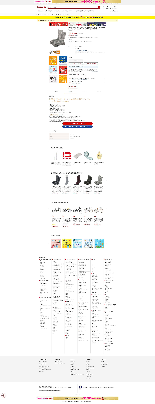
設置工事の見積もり (42, 368)
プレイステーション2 (82, 292)
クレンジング (81, 320)
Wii (79, 295)
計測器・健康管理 (81, 334)
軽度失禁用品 (81, 313)
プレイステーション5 (82, 282)
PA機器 (67, 283)
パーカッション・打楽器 (70, 291)
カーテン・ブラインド (108, 329)
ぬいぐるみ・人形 (94, 275)
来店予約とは (94, 71)
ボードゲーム (94, 286)
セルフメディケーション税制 (44, 390)
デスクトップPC (55, 287)
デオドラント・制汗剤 (82, 324)
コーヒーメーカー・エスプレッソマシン (45, 306)
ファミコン (80, 298)
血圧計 (54, 331)
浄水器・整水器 (42, 323)
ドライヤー (59, 10)
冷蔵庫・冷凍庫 (42, 262)
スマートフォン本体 (69, 261)
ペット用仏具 (94, 324)
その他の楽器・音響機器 (70, 299)
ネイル (80, 323)
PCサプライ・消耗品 (56, 296)
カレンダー (67, 313)
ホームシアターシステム (57, 272)
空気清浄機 (70, 10)
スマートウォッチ (107, 302)
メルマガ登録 (88, 371)
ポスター (67, 333)
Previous (47, 24)
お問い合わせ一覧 (76, 401)
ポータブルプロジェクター (57, 283)
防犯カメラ (93, 334)
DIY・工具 (93, 331)
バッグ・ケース (107, 268)
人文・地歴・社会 (69, 317)
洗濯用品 (106, 286)
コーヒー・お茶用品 (82, 274)
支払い (87, 363)
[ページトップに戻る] (153, 255)
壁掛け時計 (106, 299)
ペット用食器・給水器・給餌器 (97, 320)
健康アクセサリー (81, 338)
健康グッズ (80, 337)
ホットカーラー (55, 317)
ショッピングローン (42, 364)
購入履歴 (72, 366)
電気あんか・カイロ (43, 289)
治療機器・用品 (81, 305)
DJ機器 (67, 293)
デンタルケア (55, 318)
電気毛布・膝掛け (43, 287)
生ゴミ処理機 (42, 326)
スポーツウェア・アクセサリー (110, 277)
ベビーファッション (95, 297)
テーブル (106, 321)
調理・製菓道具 (81, 262)
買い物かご (72, 361)
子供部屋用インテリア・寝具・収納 (110, 326)
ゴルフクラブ (107, 265)
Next (107, 24)
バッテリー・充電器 (69, 269)
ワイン (93, 262)
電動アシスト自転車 (108, 262)
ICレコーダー (55, 273)
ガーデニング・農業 (95, 338)
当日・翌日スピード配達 (43, 361)
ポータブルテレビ (56, 275)
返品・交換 (87, 364)
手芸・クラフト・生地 (108, 288)
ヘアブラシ (54, 310)
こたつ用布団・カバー (108, 338)
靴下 (68, 14)
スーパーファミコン (82, 299)
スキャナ (54, 294)
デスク (106, 322)
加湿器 (41, 293)
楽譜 (66, 310)
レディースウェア (62, 14)
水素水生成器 (42, 325)
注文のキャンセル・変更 (90, 366)
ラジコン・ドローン (95, 282)
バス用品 (106, 289)
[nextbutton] (106, 155)
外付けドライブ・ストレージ (57, 299)
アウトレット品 (107, 345)
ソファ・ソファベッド (108, 318)
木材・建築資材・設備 (95, 337)
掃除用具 (106, 285)
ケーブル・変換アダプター (70, 268)
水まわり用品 (81, 277)
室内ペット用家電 (94, 326)
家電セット (47, 10)
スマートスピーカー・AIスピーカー (58, 282)
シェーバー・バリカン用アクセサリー (58, 314)
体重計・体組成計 (56, 330)
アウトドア (52, 14)
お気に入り (72, 363)
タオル (106, 292)
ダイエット (80, 333)
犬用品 (93, 313)
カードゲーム (94, 285)
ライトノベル (68, 329)
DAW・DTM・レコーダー (70, 284)
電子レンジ (92, 10)
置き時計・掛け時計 (108, 332)
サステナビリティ (83, 401)
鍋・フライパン (81, 261)
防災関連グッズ (107, 348)
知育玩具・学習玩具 (95, 276)
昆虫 (92, 323)
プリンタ (54, 293)
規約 (97, 71)
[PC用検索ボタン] (99, 7)
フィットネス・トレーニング (109, 272)
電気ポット (41, 312)
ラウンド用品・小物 (108, 269)
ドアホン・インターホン (96, 333)
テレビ (87, 10)
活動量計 (54, 327)
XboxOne (80, 286)
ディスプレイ (55, 291)
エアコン (74, 10)
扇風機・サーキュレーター (44, 292)
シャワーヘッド (55, 321)
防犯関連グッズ (107, 346)
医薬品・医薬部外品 (82, 303)
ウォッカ (93, 268)
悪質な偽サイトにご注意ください (54, 390)
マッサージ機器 (55, 322)
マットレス (106, 314)
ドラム (67, 287)
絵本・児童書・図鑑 (69, 304)
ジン (92, 264)
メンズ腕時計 (107, 296)
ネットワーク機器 (56, 297)
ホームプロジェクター (56, 269)
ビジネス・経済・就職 (69, 311)
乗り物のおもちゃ (94, 278)
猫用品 (93, 311)
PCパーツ (54, 303)
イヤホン (64, 10)
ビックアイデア (53, 10)
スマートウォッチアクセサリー (71, 273)
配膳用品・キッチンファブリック (84, 271)
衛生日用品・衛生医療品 (83, 306)
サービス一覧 (70, 401)
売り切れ (76, 60)
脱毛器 (54, 315)
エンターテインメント (69, 305)
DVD (66, 340)
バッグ (106, 307)
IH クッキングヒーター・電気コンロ (45, 319)
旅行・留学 (67, 307)
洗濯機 (83, 10)
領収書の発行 (88, 369)
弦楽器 (67, 294)
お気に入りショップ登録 (90, 368)
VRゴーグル (68, 277)
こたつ (41, 286)
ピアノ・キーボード (69, 281)
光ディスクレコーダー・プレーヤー (58, 268)
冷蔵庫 (79, 10)
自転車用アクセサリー (108, 264)
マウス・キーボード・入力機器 (58, 300)
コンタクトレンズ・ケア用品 (83, 309)
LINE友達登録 (88, 373)
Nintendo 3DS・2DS (82, 285)
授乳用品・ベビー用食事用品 (96, 303)
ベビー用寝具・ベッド (95, 302)
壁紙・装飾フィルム (108, 334)
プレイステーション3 (82, 291)
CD (66, 338)
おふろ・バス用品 (94, 300)
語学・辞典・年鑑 (69, 323)
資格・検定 (67, 330)
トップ (37, 14)
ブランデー (93, 269)
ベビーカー (93, 305)
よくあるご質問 (88, 376)
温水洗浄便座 (55, 325)
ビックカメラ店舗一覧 (104, 363)
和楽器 (67, 296)
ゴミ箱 (106, 337)
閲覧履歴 (72, 364)
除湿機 (41, 295)
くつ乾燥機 (41, 269)
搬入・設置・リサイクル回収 (44, 366)
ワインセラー (42, 315)
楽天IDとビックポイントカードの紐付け (77, 374)
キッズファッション (95, 296)
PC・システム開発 (69, 326)
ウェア (56, 14)
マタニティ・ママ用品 (95, 299)
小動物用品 (93, 317)
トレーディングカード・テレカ (97, 288)
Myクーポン (72, 368)
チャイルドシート (94, 306)
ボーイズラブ (68, 321)
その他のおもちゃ (94, 292)
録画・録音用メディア (56, 265)
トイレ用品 (106, 291)
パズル (93, 283)
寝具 (105, 312)
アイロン (41, 272)
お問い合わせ (88, 378)
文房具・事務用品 (107, 282)
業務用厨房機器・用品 (82, 272)
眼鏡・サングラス (107, 278)
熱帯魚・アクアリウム (95, 316)
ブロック (93, 291)
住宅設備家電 (42, 276)
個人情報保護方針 (104, 364)
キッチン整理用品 (81, 268)
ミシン (41, 273)
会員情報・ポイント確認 (75, 369)
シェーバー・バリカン (56, 311)
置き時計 (106, 300)
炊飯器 (41, 301)
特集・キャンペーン (58, 361)
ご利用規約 (103, 366)
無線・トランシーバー (56, 279)
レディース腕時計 (107, 297)
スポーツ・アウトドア (44, 14)
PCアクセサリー (55, 290)
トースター (41, 304)
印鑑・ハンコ (107, 283)
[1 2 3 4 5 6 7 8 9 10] (72, 42)
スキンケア (80, 317)
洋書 (66, 327)
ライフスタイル (68, 314)
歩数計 (54, 328)
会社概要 (102, 361)
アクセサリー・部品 (56, 278)
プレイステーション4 (82, 283)
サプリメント (81, 331)
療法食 (93, 327)
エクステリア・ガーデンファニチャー (97, 341)
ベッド (106, 317)
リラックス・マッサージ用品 (83, 340)
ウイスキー (93, 261)
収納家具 (106, 328)
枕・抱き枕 (106, 315)
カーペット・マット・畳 (109, 331)
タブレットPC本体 (69, 262)
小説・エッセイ (68, 320)
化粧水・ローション (82, 319)
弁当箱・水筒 (81, 269)
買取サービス (41, 371)
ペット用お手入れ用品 (95, 314)
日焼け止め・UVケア (82, 326)
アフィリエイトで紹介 (89, 374)
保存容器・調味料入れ (82, 265)
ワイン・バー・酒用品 (82, 275)
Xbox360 (80, 288)
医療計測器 (80, 312)
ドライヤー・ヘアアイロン (57, 308)
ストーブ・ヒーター (43, 283)
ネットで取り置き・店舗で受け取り (45, 369)
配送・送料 (87, 361)
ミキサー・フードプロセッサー (45, 316)
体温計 (54, 333)
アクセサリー (68, 290)
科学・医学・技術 (69, 324)
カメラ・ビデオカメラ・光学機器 (58, 264)
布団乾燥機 (41, 268)
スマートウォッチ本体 (69, 272)
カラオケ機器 (68, 297)
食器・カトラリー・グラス (83, 264)
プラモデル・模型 (94, 279)
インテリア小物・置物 (108, 341)
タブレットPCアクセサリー (70, 266)
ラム (92, 265)
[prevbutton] (49, 155)
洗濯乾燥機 (41, 265)
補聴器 (54, 324)
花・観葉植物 (94, 342)
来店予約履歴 (73, 371)
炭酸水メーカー (42, 320)
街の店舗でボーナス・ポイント (60, 363)
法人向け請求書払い (74, 373)
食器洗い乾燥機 (42, 322)
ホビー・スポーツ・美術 (70, 308)
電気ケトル (41, 313)
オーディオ (54, 262)
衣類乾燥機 (41, 266)
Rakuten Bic (41, 7)
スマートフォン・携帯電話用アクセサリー (71, 265)
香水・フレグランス (82, 327)
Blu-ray (67, 337)
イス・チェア (107, 324)
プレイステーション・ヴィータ (84, 289)
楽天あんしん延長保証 (43, 363)
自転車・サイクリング (108, 261)
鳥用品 (93, 319)
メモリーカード (55, 276)
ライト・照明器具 (43, 278)
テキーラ (93, 271)
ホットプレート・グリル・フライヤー (45, 309)
